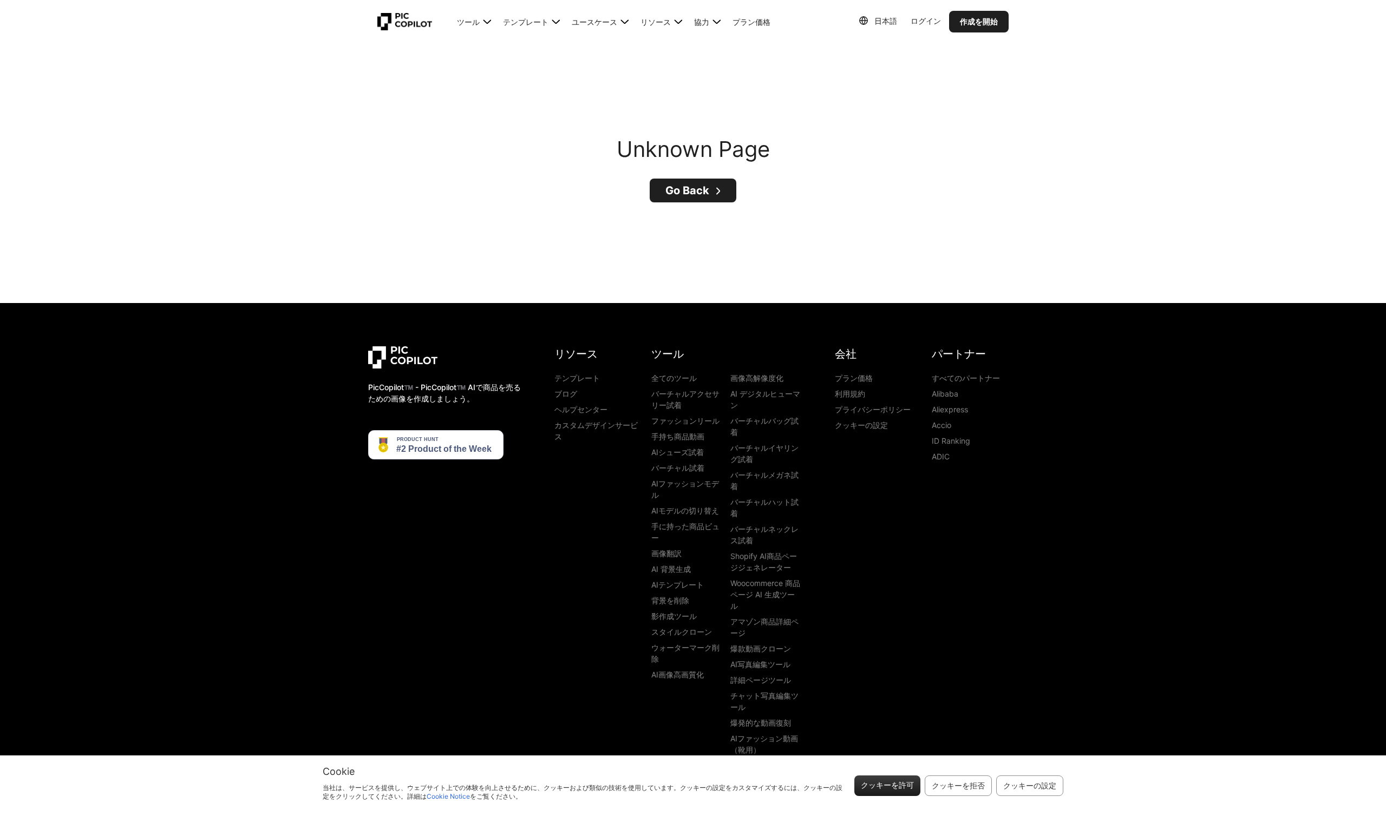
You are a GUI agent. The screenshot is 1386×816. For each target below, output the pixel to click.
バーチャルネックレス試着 (764, 534)
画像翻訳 (666, 553)
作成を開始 (979, 21)
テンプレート (577, 378)
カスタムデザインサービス (596, 430)
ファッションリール (685, 420)
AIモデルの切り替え (685, 510)
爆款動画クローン (760, 648)
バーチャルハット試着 (764, 507)
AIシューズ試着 (677, 452)
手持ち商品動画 (677, 436)
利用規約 (850, 393)
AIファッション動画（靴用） (764, 744)
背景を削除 (670, 600)
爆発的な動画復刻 (760, 722)
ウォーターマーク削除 (685, 653)
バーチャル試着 (677, 467)
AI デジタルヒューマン (765, 399)
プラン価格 (751, 22)
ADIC (941, 456)
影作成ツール (674, 616)
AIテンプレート (677, 584)
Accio (941, 425)
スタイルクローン (681, 631)
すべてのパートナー (966, 378)
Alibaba (945, 393)
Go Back (687, 190)
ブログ (565, 393)
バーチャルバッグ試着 (764, 426)
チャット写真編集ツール (764, 701)
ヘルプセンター (580, 409)
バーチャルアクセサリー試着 (685, 399)
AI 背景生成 (671, 569)
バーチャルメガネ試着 (764, 480)
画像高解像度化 (756, 378)
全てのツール (674, 378)
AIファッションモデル (685, 489)
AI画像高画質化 (677, 674)
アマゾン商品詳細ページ (764, 627)
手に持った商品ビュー (685, 532)
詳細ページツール (760, 680)
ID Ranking (951, 440)
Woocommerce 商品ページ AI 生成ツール (765, 594)
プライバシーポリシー (873, 409)
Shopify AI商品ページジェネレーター (763, 561)
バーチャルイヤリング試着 (764, 453)
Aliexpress (950, 409)
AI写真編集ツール (760, 664)
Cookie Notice (448, 796)
